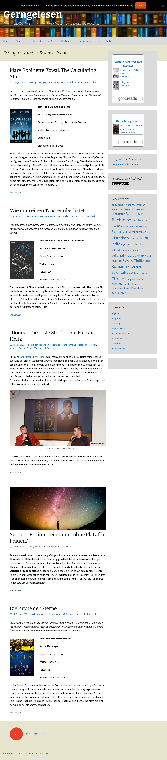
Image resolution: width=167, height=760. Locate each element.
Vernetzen (137, 288)
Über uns (21, 41)
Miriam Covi (125, 76)
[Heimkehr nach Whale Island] (116, 73)
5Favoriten (118, 205)
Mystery (14, 348)
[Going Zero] (116, 85)
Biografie (128, 209)
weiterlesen (18, 192)
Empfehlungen (39, 82)
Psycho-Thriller (134, 260)
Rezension (52, 82)
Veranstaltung (118, 348)
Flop (127, 232)
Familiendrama (128, 226)
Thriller (37, 348)
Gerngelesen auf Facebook (125, 164)
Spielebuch (144, 273)
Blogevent (140, 209)
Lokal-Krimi (119, 256)
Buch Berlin (118, 214)
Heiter (149, 232)
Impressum (85, 41)
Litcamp (126, 250)
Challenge (116, 323)
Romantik (120, 266)
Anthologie (117, 209)
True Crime (132, 284)
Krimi (116, 250)
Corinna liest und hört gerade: (128, 63)
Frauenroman (138, 232)
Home (6, 41)
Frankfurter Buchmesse (31, 356)
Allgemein (35, 546)
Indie (116, 243)
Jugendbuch (127, 244)
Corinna (50, 348)
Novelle (64, 216)
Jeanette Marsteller (128, 132)
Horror (133, 238)
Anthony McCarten (127, 85)
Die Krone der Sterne (33, 608)
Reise (147, 260)
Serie (137, 273)
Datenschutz (104, 41)
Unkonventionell (121, 288)
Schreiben (116, 343)
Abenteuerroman (135, 204)
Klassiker (139, 244)
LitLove (135, 250)
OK (140, 5)
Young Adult (119, 292)
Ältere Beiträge (30, 733)
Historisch (68, 82)
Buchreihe (71, 344)
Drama (142, 220)
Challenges (67, 41)
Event (116, 226)
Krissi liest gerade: (128, 121)
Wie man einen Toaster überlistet (47, 210)
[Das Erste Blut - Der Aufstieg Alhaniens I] (116, 128)
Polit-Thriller (117, 260)
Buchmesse (134, 213)
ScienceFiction (82, 82)
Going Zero (125, 82)
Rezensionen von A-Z (43, 41)
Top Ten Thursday (119, 284)
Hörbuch (92, 344)
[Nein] (163, 5)
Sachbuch (136, 267)
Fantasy (118, 231)
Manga (131, 256)
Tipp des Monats (135, 279)
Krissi (97, 82)
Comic (134, 220)
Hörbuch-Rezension (39, 344)
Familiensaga (142, 226)
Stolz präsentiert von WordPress (35, 753)
